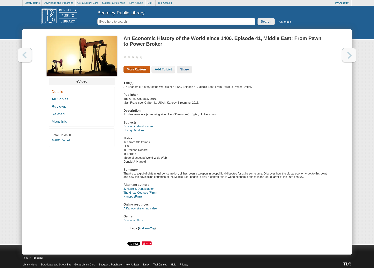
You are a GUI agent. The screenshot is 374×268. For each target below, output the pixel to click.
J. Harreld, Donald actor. (138, 188)
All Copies (60, 99)
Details (57, 92)
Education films (133, 220)
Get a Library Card (87, 2)
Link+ (150, 2)
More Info (59, 121)
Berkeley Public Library (121, 12)
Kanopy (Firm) (132, 196)
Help (173, 264)
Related (58, 114)
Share (184, 69)
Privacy (184, 264)
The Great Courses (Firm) (140, 192)
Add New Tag (147, 228)
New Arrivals (136, 2)
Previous (25, 55)
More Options (137, 69)
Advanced (285, 21)
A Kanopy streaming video (140, 208)
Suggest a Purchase (113, 2)
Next (349, 55)
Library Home (32, 2)
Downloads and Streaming (58, 2)
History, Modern (133, 130)
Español (38, 257)
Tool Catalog (165, 2)
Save (148, 243)
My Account (342, 2)
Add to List (163, 69)
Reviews (59, 106)
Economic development (138, 126)
